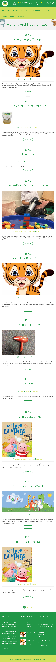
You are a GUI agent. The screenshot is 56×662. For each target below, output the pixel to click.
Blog (20, 231)
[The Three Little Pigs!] (17, 564)
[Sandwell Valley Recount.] (23, 642)
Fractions (28, 154)
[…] (17, 87)
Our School (10, 10)
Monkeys (27, 127)
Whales (27, 161)
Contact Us (21, 16)
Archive (21, 79)
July (29, 635)
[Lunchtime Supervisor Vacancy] (23, 625)
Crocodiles (31, 231)
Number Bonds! (31, 632)
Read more (28, 91)
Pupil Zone (47, 10)
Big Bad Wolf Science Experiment (28, 185)
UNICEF (26, 514)
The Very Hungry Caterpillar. (28, 39)
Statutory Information (8, 16)
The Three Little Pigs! (28, 541)
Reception (23, 231)
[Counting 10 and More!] (28, 279)
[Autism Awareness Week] (28, 501)
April (28, 35)
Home (3, 10)
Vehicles (28, 383)
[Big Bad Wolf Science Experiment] (28, 209)
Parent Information (36, 10)
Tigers (27, 79)
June (30, 628)
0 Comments (34, 79)
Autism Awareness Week (28, 486)
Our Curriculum (20, 10)
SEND (27, 10)
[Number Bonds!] (23, 634)
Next (31, 607)
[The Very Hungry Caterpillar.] (28, 60)
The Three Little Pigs (28, 324)
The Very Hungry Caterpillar (28, 106)
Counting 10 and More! (28, 258)
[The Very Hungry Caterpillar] (7, 118)
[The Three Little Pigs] (18, 342)
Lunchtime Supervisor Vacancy (30, 624)
